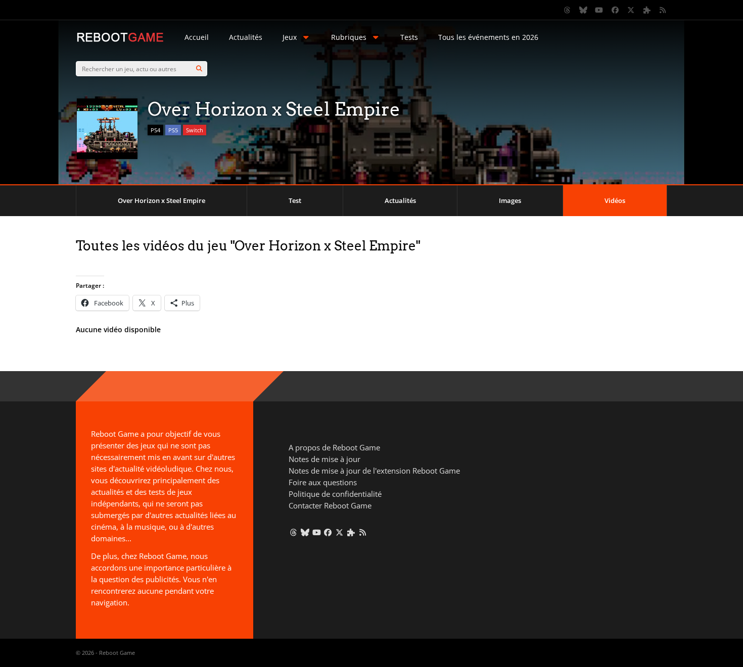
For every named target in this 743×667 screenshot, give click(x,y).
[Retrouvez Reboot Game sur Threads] (567, 10)
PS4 (155, 130)
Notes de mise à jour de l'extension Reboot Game (374, 471)
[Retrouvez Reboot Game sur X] (631, 10)
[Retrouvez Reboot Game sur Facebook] (615, 10)
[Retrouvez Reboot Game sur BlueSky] (583, 10)
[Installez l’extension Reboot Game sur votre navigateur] (647, 10)
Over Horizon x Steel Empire (161, 200)
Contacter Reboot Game (330, 505)
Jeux (290, 37)
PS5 (173, 130)
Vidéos (615, 200)
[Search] (199, 68)
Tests (409, 37)
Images (510, 200)
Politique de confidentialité (335, 494)
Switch (194, 130)
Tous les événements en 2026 (488, 37)
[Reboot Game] (120, 40)
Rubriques (348, 37)
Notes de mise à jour (324, 459)
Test (295, 200)
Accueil (196, 37)
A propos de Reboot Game (334, 447)
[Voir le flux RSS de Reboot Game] (663, 10)
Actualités (245, 37)
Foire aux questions (323, 482)
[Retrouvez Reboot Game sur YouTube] (599, 10)
